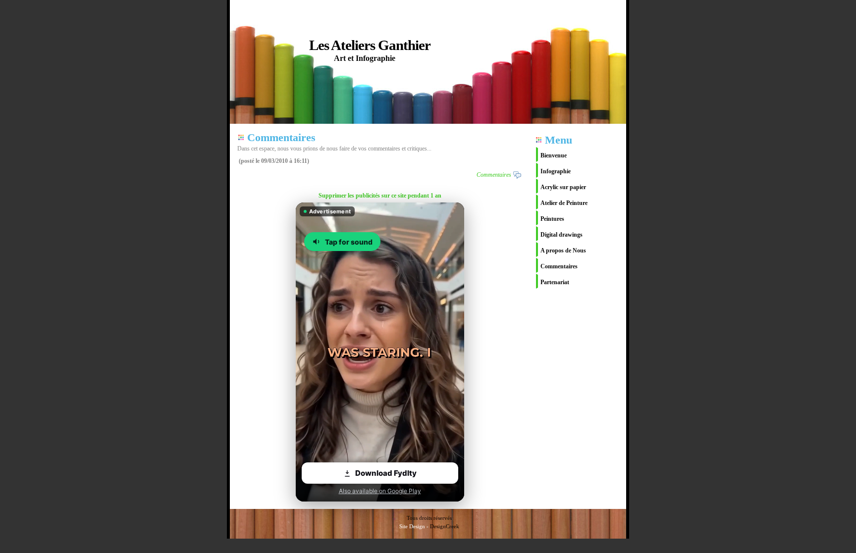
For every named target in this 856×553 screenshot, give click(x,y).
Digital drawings (561, 234)
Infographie (555, 171)
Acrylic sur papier (563, 187)
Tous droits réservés (429, 518)
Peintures (552, 218)
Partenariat (554, 282)
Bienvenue (553, 155)
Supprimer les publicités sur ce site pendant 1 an (380, 195)
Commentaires (559, 266)
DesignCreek (444, 526)
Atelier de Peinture (564, 203)
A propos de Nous (563, 250)
